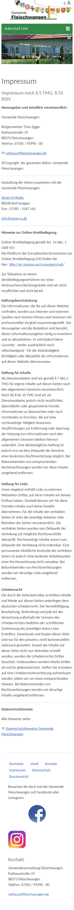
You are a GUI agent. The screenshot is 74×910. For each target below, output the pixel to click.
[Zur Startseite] (37, 12)
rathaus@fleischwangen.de (26, 153)
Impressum (17, 770)
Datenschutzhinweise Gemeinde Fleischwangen (27, 731)
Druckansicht (18, 777)
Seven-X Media (12, 198)
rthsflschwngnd (27, 895)
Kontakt (51, 764)
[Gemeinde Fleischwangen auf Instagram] (17, 839)
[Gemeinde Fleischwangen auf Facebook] (37, 813)
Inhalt (34, 764)
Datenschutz (41, 770)
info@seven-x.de (14, 219)
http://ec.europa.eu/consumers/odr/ (37, 265)
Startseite (16, 764)
